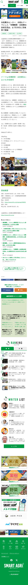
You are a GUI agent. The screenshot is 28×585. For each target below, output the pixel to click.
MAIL (21, 290)
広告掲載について (5, 556)
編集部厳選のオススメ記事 (14, 296)
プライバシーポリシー (14, 553)
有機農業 (4, 33)
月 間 (20, 348)
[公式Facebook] (11, 560)
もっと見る (14, 446)
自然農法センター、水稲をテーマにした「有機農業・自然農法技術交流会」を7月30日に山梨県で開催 (14, 237)
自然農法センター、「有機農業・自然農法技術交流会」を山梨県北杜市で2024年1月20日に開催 (14, 251)
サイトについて (4, 553)
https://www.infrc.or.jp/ (7, 215)
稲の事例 (19, 33)
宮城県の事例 (12, 33)
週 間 (7, 348)
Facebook (7, 290)
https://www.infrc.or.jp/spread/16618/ (15, 202)
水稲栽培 (4, 102)
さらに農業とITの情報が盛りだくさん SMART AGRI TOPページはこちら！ (14, 268)
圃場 (25, 104)
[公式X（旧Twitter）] (16, 560)
